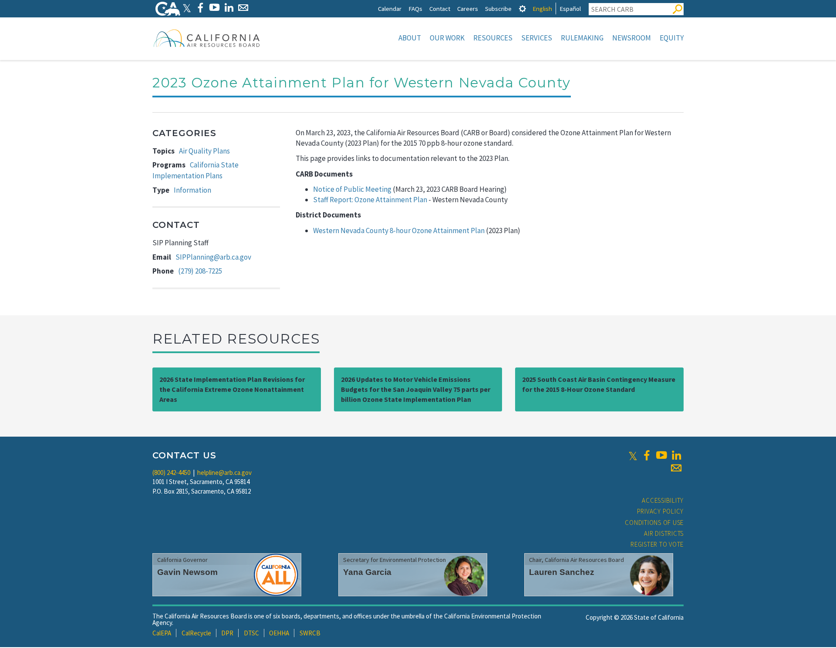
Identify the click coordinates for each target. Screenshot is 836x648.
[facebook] (646, 455)
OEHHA (279, 633)
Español (570, 8)
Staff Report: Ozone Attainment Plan (370, 199)
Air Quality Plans (204, 151)
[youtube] (661, 455)
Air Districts (664, 533)
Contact (439, 8)
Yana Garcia (367, 572)
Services (536, 38)
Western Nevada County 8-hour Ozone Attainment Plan (399, 230)
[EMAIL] (243, 7)
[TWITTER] (186, 7)
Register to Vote (657, 544)
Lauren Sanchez (561, 572)
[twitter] (632, 455)
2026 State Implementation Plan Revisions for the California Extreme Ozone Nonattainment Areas (232, 389)
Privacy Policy (660, 511)
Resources (492, 38)
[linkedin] (676, 455)
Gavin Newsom (187, 572)
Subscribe (498, 8)
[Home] (206, 38)
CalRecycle (196, 633)
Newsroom (631, 38)
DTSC (251, 633)
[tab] (522, 8)
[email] (676, 468)
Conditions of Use (654, 522)
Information (192, 190)
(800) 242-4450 (171, 472)
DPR (227, 633)
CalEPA (161, 633)
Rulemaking (582, 38)
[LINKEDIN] (228, 7)
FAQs (415, 8)
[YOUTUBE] (214, 7)
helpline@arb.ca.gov (224, 472)
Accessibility (663, 500)
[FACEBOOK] (200, 7)
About (409, 38)
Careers (467, 8)
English (542, 8)
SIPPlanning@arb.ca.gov (213, 257)
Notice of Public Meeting (352, 189)
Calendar (389, 8)
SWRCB (310, 633)
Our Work (447, 38)
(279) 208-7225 (200, 271)
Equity (672, 38)
